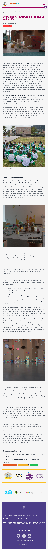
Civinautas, (10, 109)
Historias (8, 12)
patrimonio (34, 465)
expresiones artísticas (10, 465)
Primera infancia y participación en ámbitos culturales (23, 459)
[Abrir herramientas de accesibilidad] (45, 7)
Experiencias (16, 12)
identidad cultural (23, 465)
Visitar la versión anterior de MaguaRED (24, 540)
